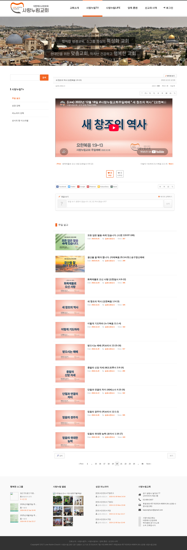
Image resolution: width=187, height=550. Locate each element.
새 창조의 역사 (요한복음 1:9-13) (69, 80)
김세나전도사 (60, 86)
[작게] (154, 93)
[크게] (150, 93)
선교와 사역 (151, 8)
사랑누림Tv (92, 8)
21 (121, 464)
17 (104, 464)
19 (113, 464)
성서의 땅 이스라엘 (20, 120)
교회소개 (74, 8)
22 (125, 464)
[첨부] (175, 93)
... (91, 464)
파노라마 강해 (18, 113)
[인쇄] (170, 93)
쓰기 (171, 456)
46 (142, 464)
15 (96, 464)
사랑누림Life (113, 8)
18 (108, 464)
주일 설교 (63, 225)
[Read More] (115, 242)
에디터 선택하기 (166, 196)
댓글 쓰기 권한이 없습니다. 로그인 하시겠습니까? (87, 202)
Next (148, 464)
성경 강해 (16, 106)
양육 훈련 (133, 8)
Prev (81, 464)
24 (134, 464)
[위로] (158, 93)
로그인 (169, 8)
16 (100, 464)
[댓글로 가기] (166, 93)
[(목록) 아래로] (162, 93)
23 (130, 464)
